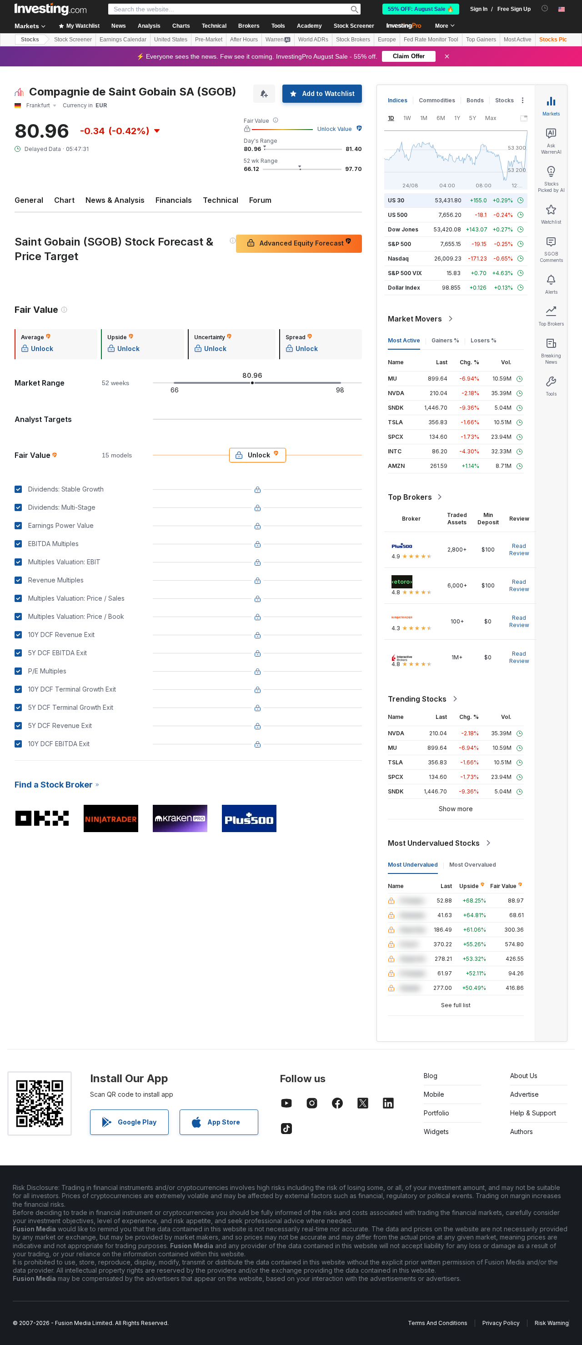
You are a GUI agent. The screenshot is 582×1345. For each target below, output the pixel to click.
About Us (523, 1075)
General (29, 200)
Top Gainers (481, 39)
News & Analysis (115, 200)
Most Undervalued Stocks (434, 843)
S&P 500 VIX (405, 273)
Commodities (437, 100)
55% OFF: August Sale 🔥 (421, 9)
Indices (397, 100)
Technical (220, 200)
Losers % (484, 340)
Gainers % (445, 340)
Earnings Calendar (123, 39)
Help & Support (533, 1113)
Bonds (475, 100)
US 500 (397, 214)
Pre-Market (208, 39)
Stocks (30, 39)
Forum (260, 200)
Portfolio (436, 1113)
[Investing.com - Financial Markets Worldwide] (50, 9)
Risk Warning (552, 1323)
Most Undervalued (413, 864)
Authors (521, 1131)
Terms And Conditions (437, 1323)
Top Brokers (410, 497)
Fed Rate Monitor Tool (431, 39)
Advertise (524, 1094)
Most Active (518, 39)
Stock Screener (354, 26)
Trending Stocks (417, 698)
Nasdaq (398, 258)
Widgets (436, 1131)
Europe (387, 39)
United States (170, 39)
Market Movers (415, 318)
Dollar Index (404, 287)
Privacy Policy (501, 1323)
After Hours (244, 39)
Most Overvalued (472, 864)
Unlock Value (334, 128)
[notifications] (545, 8)
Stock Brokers (353, 39)
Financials (174, 200)
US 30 (396, 200)
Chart (64, 200)
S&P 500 (399, 244)
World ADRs (313, 39)
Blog (430, 1075)
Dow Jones (403, 229)
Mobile (434, 1094)
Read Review (519, 549)
